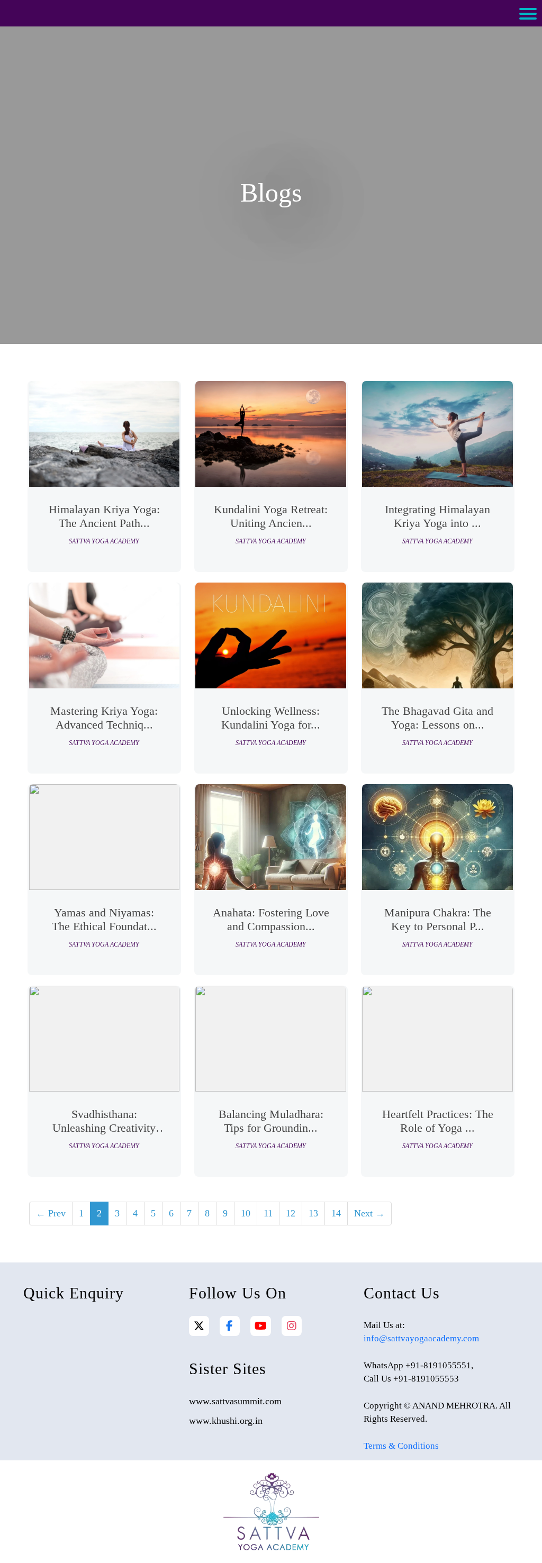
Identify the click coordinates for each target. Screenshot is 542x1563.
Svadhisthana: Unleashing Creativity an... (104, 1122)
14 (336, 1213)
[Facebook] (229, 1326)
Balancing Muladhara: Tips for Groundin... (271, 1120)
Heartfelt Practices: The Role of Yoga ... (437, 1120)
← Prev (51, 1213)
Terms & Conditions (401, 1446)
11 (268, 1213)
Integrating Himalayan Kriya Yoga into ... (437, 516)
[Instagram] (291, 1326)
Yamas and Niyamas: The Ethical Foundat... (104, 919)
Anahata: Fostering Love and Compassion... (271, 919)
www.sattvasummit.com (235, 1401)
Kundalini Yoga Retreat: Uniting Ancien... (271, 516)
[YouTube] (261, 1326)
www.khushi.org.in (226, 1420)
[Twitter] (199, 1326)
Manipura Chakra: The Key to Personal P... (437, 919)
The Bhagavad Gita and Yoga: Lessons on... (437, 717)
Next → (369, 1213)
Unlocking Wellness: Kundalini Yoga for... (270, 717)
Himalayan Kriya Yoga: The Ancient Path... (104, 516)
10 (245, 1213)
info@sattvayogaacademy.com (421, 1338)
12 (290, 1213)
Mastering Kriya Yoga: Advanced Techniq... (104, 717)
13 (313, 1213)
